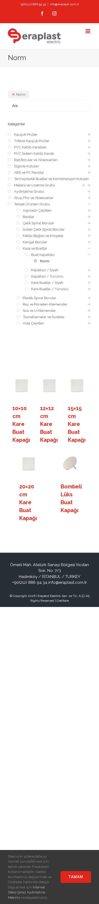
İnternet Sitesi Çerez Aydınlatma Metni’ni (26, 892)
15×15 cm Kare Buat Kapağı (77, 424)
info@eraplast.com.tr (64, 4)
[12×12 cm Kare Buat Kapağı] (49, 385)
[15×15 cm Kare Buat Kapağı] (77, 385)
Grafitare (62, 600)
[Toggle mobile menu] (88, 31)
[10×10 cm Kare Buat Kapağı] (21, 385)
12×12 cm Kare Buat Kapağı (49, 424)
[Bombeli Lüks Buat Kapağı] (70, 463)
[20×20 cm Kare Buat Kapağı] (28, 463)
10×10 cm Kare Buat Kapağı (21, 424)
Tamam (75, 877)
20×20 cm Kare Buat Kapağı (28, 502)
